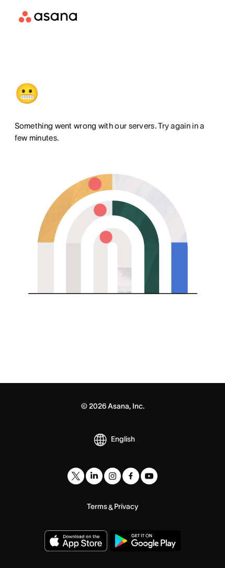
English (123, 439)
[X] (76, 476)
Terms (97, 506)
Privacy (126, 506)
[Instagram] (112, 476)
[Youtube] (149, 476)
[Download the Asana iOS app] (75, 540)
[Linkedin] (94, 476)
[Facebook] (130, 476)
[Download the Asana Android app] (145, 540)
